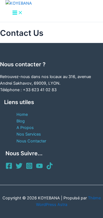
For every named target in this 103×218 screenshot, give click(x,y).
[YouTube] (39, 167)
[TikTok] (49, 167)
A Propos (25, 127)
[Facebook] (8, 167)
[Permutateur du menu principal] (17, 13)
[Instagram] (29, 167)
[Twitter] (19, 167)
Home (22, 114)
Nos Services (28, 134)
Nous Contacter (31, 141)
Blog (20, 121)
